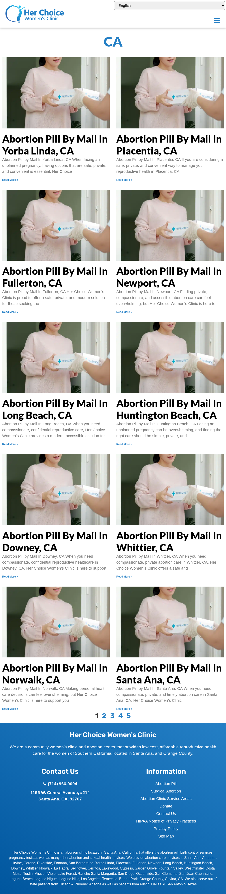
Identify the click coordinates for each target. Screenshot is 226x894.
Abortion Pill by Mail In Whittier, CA (169, 541)
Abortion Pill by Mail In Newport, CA (169, 277)
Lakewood (110, 868)
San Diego (126, 873)
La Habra (61, 868)
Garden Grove (146, 868)
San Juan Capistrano (195, 873)
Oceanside (144, 873)
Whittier (32, 868)
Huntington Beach (198, 863)
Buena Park (128, 879)
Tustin (28, 873)
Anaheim (209, 858)
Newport (154, 863)
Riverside (44, 863)
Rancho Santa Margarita (97, 873)
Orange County (151, 879)
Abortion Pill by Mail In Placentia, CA (169, 145)
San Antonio (176, 884)
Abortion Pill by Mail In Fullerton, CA (55, 277)
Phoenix (81, 884)
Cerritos (94, 868)
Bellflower (78, 868)
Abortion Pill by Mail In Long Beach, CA (55, 409)
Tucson (64, 884)
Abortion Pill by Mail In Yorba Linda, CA (55, 145)
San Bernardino (81, 863)
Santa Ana (192, 858)
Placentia (123, 863)
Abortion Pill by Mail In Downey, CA (55, 541)
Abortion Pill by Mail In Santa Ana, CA (169, 674)
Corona (29, 863)
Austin (144, 884)
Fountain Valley (170, 868)
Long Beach (172, 863)
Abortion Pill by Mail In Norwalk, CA (55, 674)
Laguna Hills (69, 879)
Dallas (156, 884)
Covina (170, 879)
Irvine (17, 863)
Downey (17, 868)
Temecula (109, 879)
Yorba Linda (104, 863)
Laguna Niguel (46, 879)
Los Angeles (90, 879)
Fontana (60, 863)
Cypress (126, 868)
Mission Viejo (45, 873)
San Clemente (166, 873)
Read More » (10, 179)
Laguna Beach (21, 879)
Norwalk (45, 868)
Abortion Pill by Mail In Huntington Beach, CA (169, 409)
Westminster (194, 868)
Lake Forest (66, 873)
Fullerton (139, 863)
